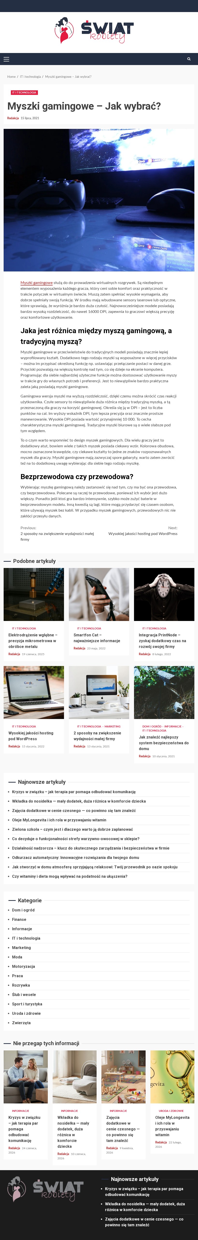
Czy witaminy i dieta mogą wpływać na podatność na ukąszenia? (69, 876)
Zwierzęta (21, 1023)
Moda (17, 957)
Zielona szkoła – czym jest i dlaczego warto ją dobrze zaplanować (72, 829)
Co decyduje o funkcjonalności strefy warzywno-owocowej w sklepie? (76, 839)
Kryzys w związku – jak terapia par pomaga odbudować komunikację (74, 792)
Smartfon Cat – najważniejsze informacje (99, 594)
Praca (17, 976)
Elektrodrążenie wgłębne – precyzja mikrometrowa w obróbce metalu (34, 594)
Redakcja (13, 118)
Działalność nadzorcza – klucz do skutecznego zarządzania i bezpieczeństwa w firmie (91, 848)
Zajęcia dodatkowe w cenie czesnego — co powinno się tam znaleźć (74, 810)
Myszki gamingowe (37, 283)
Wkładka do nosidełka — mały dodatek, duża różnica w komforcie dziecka (79, 801)
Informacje (173, 726)
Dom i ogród (152, 726)
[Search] (189, 59)
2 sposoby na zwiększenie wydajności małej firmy (57, 533)
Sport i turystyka (27, 1004)
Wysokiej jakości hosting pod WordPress (142, 531)
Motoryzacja (23, 966)
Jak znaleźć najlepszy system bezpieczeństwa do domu (164, 692)
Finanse (19, 919)
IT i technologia (24, 92)
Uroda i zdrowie (26, 1013)
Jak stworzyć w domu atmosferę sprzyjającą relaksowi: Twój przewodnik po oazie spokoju (94, 867)
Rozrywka (21, 985)
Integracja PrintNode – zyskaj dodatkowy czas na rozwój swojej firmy (164, 594)
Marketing (112, 726)
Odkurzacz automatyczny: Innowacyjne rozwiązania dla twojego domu (75, 857)
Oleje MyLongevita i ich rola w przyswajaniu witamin (59, 820)
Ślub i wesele (24, 994)
